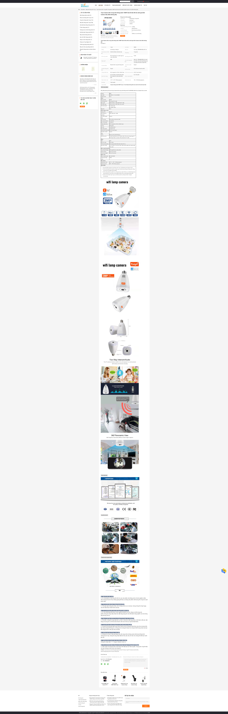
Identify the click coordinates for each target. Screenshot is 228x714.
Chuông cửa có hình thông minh (86, 29)
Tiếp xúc (122, 35)
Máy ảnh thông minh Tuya (91, 9)
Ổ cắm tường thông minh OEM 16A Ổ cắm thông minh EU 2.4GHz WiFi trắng (114, 704)
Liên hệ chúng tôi (138, 5)
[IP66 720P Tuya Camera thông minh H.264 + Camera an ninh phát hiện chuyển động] (134, 678)
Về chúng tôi (107, 5)
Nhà (96, 5)
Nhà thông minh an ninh (84, 15)
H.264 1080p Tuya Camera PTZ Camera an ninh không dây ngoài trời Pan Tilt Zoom (104, 684)
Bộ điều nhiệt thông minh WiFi (86, 32)
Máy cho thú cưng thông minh (86, 46)
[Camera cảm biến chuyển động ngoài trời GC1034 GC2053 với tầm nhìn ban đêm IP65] (143, 678)
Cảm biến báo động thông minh (86, 25)
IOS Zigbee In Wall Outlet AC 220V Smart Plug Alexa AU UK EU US (115, 698)
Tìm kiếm (132, 1)
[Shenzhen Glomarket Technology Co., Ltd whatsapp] (84, 103)
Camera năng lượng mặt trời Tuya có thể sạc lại (110, 651)
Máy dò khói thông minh (85, 34)
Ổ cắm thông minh (83, 27)
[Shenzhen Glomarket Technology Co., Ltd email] (81, 103)
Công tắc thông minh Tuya (85, 20)
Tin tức (145, 5)
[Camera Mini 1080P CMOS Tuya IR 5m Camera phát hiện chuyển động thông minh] (114, 678)
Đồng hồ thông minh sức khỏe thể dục (88, 49)
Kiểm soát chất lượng (127, 5)
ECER (149, 712)
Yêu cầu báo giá (140, 1)
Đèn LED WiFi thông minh (85, 37)
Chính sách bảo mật (83, 712)
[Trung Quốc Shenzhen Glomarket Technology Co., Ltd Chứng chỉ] (83, 69)
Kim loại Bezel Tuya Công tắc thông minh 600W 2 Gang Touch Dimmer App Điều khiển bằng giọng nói (97, 698)
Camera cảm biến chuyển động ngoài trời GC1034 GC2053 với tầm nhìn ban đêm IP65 (143, 684)
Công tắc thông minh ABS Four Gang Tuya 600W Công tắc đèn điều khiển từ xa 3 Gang (98, 704)
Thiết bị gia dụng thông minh (86, 44)
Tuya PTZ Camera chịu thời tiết (132, 649)
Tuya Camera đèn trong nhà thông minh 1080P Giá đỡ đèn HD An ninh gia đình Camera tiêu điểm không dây (109, 36)
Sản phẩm (101, 5)
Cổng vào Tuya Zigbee (84, 42)
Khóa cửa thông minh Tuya (85, 17)
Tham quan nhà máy (116, 5)
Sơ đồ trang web (81, 706)
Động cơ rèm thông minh (85, 39)
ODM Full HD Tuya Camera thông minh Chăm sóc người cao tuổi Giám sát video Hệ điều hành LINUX (124, 684)
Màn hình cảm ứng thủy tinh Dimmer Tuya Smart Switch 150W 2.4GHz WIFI (97, 702)
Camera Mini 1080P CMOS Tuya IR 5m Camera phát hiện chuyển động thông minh (114, 684)
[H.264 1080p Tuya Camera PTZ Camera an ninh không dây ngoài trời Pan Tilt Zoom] (105, 678)
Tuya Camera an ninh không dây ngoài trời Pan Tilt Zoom (115, 649)
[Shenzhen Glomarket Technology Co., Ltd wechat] (87, 103)
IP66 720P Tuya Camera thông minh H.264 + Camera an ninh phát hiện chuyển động (134, 684)
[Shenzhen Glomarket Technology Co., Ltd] (84, 5)
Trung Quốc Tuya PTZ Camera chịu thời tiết (95, 712)
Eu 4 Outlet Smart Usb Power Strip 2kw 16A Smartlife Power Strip (115, 701)
